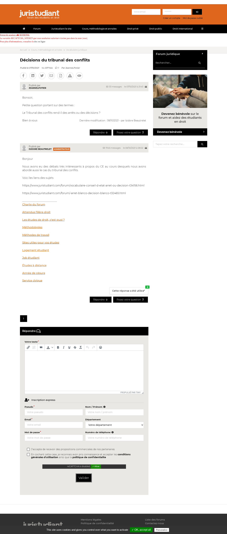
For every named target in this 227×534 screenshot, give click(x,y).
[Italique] (63, 347)
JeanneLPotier (72, 68)
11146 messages (113, 148)
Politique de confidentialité (97, 523)
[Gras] (58, 347)
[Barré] (75, 347)
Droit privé (132, 28)
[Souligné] (69, 347)
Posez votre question (129, 132)
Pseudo (29, 406)
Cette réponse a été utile (130, 289)
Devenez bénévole (169, 132)
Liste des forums (155, 519)
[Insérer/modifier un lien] (28, 347)
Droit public (155, 28)
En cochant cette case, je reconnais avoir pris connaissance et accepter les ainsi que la (80, 456)
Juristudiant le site (61, 28)
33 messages (115, 86)
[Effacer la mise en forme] (80, 347)
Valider (84, 478)
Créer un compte (171, 18)
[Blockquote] (41, 347)
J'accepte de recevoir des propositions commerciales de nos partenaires (73, 449)
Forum (37, 28)
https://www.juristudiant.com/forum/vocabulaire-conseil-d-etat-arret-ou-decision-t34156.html (83, 185)
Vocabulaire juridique (76, 50)
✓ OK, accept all (141, 529)
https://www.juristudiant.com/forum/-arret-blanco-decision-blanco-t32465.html (74, 193)
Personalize (161, 530)
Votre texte (31, 341)
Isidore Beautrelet (40, 149)
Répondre (99, 132)
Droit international (183, 28)
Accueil (23, 50)
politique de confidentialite (89, 457)
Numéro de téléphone (98, 432)
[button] (49, 347)
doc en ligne (39, 41)
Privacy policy (177, 530)
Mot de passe (32, 432)
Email (28, 419)
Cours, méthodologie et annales (99, 28)
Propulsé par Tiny (130, 392)
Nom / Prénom (94, 406)
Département (93, 419)
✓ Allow (95, 466)
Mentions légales (91, 519)
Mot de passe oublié (193, 18)
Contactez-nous (154, 523)
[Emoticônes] (100, 347)
